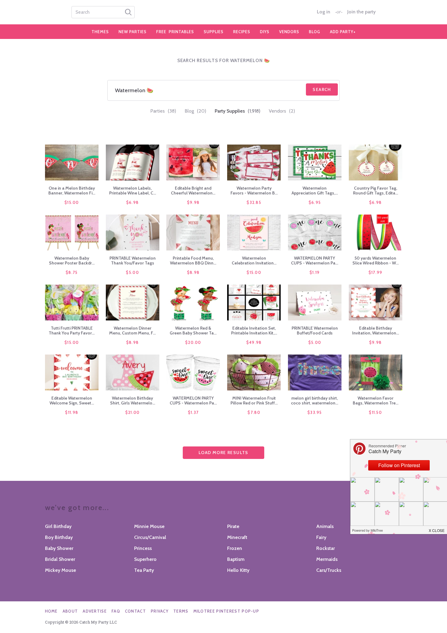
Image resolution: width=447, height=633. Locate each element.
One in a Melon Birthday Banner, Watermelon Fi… (71, 190)
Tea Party (144, 570)
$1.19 (315, 272)
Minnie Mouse (149, 526)
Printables (175, 31)
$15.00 (71, 202)
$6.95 (315, 202)
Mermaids (327, 559)
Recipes (241, 31)
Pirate (233, 526)
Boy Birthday (59, 537)
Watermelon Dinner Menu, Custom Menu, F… (132, 330)
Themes (100, 31)
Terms (181, 611)
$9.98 (193, 202)
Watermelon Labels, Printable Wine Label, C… (132, 190)
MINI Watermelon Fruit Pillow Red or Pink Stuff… (254, 400)
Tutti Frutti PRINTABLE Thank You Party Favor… (72, 330)
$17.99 (376, 272)
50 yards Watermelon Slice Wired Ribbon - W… (375, 260)
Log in (323, 11)
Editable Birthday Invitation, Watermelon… (375, 330)
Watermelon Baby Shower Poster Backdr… (72, 260)
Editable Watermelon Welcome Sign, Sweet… (72, 400)
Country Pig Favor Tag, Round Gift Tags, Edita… (375, 190)
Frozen (234, 548)
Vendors (289, 31)
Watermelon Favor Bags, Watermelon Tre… (375, 400)
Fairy (321, 537)
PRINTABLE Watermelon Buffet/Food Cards (315, 330)
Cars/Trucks (328, 570)
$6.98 (132, 202)
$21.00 (132, 412)
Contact (135, 611)
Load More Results (223, 452)
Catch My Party (223, 12)
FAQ (116, 611)
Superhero (145, 559)
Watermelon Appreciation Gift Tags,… (315, 190)
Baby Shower (59, 548)
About (70, 611)
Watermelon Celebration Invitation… (254, 260)
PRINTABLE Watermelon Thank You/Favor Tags (132, 260)
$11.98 (71, 412)
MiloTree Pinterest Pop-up (226, 611)
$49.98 (254, 342)
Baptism (235, 559)
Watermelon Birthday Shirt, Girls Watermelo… (132, 400)
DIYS (264, 31)
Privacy (159, 611)
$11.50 (375, 412)
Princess (143, 548)
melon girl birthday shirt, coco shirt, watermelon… (314, 400)
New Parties (133, 31)
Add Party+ (343, 31)
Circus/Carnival (150, 537)
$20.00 (193, 342)
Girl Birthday (58, 526)
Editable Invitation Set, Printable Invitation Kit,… (254, 330)
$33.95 (314, 412)
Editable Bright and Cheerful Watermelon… (193, 190)
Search (322, 89)
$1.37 (193, 412)
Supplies (214, 31)
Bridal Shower (60, 559)
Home (51, 611)
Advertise (95, 611)
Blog (314, 31)
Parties (163, 111)
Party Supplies (237, 111)
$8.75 (72, 272)
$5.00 (132, 272)
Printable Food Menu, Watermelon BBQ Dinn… (193, 260)
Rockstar (325, 548)
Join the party (361, 11)
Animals (325, 526)
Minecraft (237, 537)
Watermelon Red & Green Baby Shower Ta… (193, 330)
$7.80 (254, 412)
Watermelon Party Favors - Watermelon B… (254, 190)
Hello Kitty (238, 570)
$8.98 (193, 272)
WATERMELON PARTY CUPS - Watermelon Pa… (314, 260)
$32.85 (254, 202)
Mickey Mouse (60, 570)
